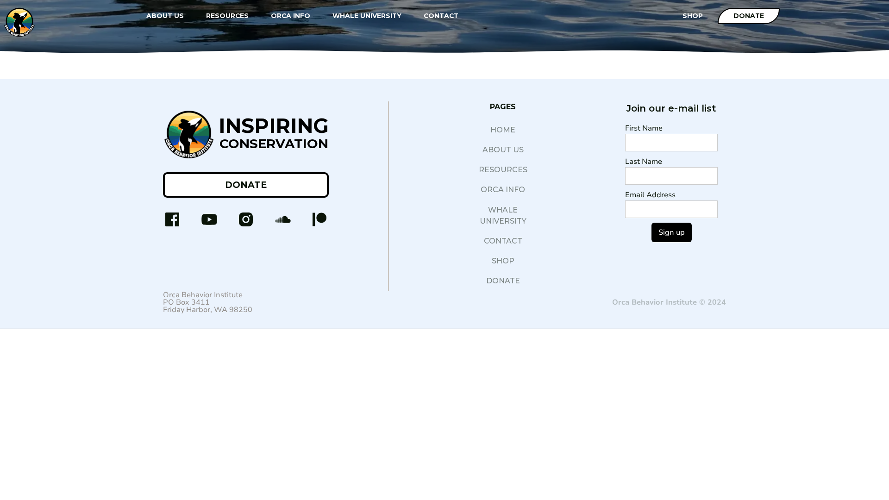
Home (502, 129)
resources (503, 169)
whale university (503, 215)
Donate (748, 15)
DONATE (246, 184)
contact (503, 241)
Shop (503, 260)
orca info (503, 189)
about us (503, 149)
